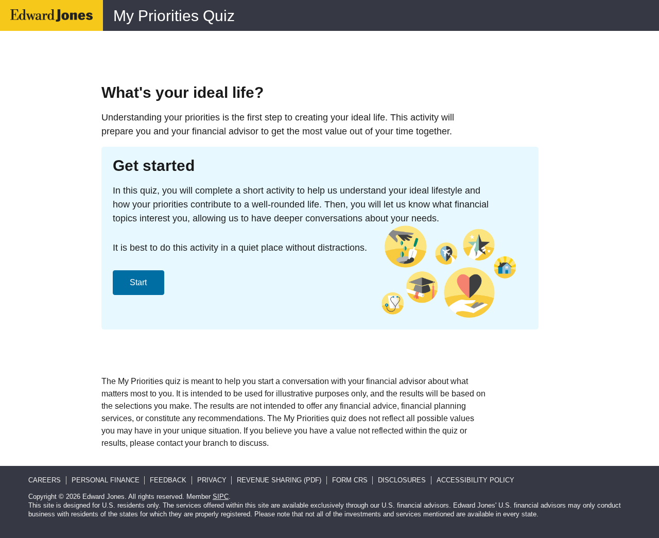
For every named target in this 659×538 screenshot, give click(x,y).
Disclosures (402, 480)
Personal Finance (106, 480)
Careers (44, 480)
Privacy (212, 480)
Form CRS (350, 480)
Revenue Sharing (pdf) (279, 480)
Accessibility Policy (475, 480)
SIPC (221, 496)
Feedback (168, 480)
